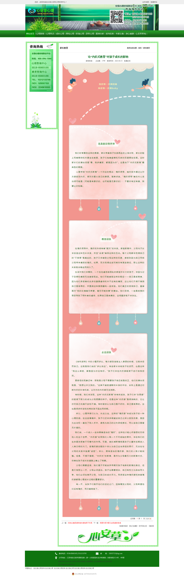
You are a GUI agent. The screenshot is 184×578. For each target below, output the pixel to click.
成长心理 (60, 34)
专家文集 (120, 34)
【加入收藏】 (133, 526)
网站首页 (30, 34)
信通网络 (89, 561)
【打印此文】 (143, 526)
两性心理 (70, 34)
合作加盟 (145, 2)
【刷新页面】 (123, 526)
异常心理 (90, 34)
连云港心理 (49, 568)
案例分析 (100, 34)
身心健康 (130, 34)
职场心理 (80, 34)
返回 (151, 526)
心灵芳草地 (141, 34)
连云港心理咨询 (39, 568)
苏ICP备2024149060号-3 (66, 564)
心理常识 (50, 34)
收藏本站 (154, 2)
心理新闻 (40, 34)
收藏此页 (127, 61)
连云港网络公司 (99, 561)
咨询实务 (110, 34)
